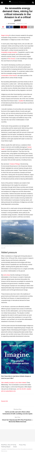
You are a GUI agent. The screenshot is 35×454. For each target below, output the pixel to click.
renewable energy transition (9, 52)
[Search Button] (33, 2)
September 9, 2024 (22, 23)
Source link (4, 401)
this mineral (11, 59)
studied (21, 101)
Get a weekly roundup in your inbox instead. (13, 382)
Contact (15, 446)
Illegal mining (5, 35)
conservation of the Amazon (9, 75)
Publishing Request (5, 446)
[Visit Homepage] (17, 2)
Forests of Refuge (15, 164)
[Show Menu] (2, 2)
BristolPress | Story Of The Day (8, 444)
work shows (6, 275)
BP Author (11, 23)
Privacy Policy (22, 444)
